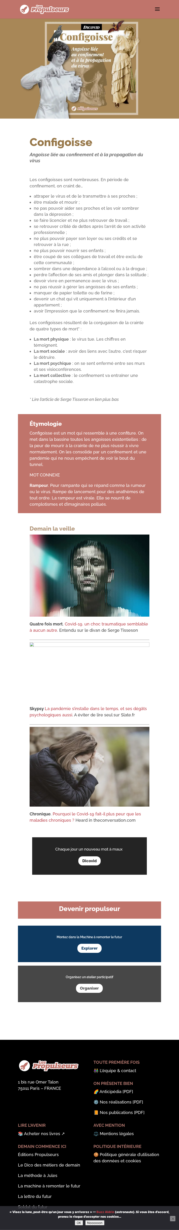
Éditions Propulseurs (38, 1154)
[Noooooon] (173, 1218)
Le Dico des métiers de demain (49, 1165)
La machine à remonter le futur (49, 1185)
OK (79, 1223)
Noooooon (95, 1223)
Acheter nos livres (42, 1133)
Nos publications (116, 1112)
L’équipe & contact (118, 1070)
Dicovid (89, 860)
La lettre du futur (35, 1196)
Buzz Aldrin (105, 1212)
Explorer (89, 948)
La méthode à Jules (37, 1175)
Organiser (89, 988)
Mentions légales (117, 1133)
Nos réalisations (115, 1102)
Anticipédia (110, 1091)
